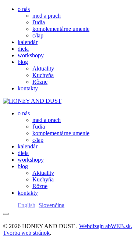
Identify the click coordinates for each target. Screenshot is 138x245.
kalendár (28, 42)
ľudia (38, 22)
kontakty (28, 88)
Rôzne (39, 82)
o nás (24, 9)
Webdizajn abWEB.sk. (105, 226)
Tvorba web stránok (26, 233)
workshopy (31, 55)
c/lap (37, 35)
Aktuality (43, 68)
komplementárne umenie (60, 29)
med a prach (46, 15)
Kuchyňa (43, 75)
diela (23, 49)
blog (23, 62)
